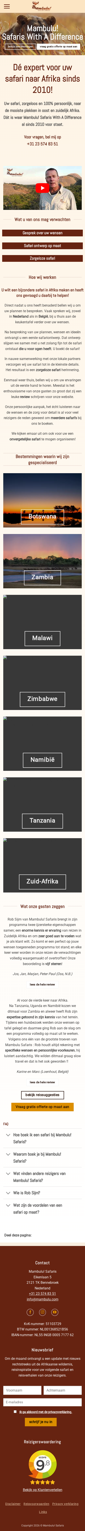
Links (43, 1512)
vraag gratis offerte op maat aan (58, 46)
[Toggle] (8, 1135)
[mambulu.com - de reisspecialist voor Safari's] (42, 6)
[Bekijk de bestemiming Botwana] (42, 500)
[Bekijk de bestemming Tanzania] (42, 804)
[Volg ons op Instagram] (42, 1312)
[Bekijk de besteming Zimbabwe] (42, 683)
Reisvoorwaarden (36, 1504)
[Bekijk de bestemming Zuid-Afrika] (42, 865)
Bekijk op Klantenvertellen (42, 1490)
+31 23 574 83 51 (42, 1294)
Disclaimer (12, 1504)
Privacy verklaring (65, 1504)
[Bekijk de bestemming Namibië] (42, 744)
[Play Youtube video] (42, 188)
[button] (6, 6)
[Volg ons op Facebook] (30, 1312)
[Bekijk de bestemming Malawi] (42, 622)
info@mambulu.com (42, 1299)
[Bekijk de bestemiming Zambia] (42, 561)
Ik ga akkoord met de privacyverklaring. (45, 1412)
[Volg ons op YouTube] (54, 1312)
